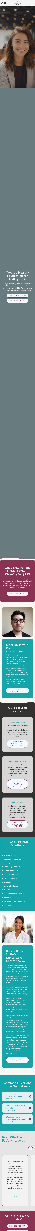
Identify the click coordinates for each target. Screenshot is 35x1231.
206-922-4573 (22, 1035)
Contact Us (5, 3)
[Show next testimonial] (30, 1148)
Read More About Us (17, 1060)
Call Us (2, 3)
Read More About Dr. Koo (17, 690)
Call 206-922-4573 (17, 296)
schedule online (17, 301)
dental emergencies (14, 999)
